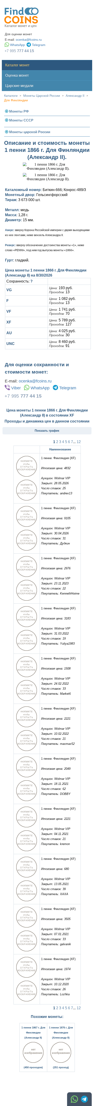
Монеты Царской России (41, 95)
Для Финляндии (16, 100)
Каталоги (11, 95)
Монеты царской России (29, 132)
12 (79, 442)
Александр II (75, 95)
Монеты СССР (21, 120)
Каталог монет (17, 65)
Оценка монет (17, 75)
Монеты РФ (19, 111)
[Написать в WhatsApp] (74, 1099)
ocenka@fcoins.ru (29, 39)
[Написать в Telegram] (84, 1099)
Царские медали (19, 86)
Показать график (47, 430)
